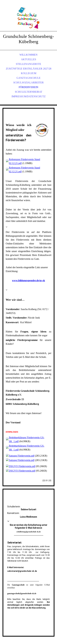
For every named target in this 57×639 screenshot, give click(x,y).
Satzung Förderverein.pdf (21, 455)
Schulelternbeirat (28, 91)
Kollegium (28, 73)
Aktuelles (28, 59)
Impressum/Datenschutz (29, 96)
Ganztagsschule (28, 78)
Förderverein (28, 87)
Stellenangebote (28, 64)
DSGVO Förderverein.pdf (22, 466)
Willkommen (28, 54)
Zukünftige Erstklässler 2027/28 (28, 68)
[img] (28, 19)
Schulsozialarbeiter (28, 82)
